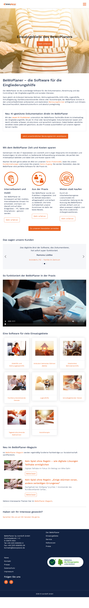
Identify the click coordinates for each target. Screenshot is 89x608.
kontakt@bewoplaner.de (14, 548)
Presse (7, 565)
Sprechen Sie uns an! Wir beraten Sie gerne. (21, 517)
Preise (48, 546)
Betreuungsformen (57, 102)
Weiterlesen (31, 474)
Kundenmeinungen (11, 164)
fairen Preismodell (54, 162)
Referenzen (50, 543)
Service (49, 539)
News (6, 558)
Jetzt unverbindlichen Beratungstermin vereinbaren (44, 136)
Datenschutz (9, 568)
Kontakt (7, 561)
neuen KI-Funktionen (21, 117)
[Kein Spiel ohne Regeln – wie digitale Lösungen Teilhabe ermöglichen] (13, 466)
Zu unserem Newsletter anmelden (44, 228)
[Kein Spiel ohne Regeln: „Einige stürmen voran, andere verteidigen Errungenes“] (13, 485)
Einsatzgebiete (52, 536)
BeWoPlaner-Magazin (14, 452)
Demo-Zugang (46, 164)
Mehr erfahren (44, 44)
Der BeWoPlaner (52, 532)
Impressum (9, 571)
